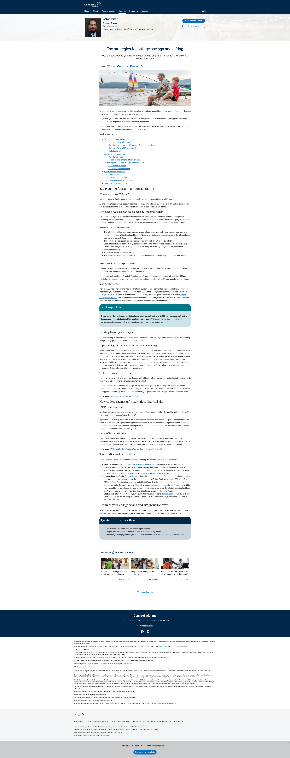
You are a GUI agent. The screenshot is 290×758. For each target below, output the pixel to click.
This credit (129, 476)
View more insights (145, 592)
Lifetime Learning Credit (118, 177)
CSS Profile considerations (119, 169)
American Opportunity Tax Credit (121, 175)
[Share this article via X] (142, 66)
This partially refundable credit (144, 464)
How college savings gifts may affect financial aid (124, 163)
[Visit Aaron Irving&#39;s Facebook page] (142, 631)
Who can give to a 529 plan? (120, 142)
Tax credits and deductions (115, 172)
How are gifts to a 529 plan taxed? (122, 148)
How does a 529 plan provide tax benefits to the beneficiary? (133, 145)
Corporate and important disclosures (97, 721)
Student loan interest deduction (121, 180)
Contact (144, 11)
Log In (203, 11)
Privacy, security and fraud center (152, 721)
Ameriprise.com (79, 721)
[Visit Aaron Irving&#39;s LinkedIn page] (148, 631)
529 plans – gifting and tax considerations (121, 139)
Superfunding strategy (117, 157)
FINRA (115, 732)
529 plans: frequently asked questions (125, 396)
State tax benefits (115, 151)
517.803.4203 (132, 620)
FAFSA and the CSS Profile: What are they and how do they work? (136, 449)
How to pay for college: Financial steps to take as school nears (114, 573)
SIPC (122, 732)
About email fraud (170, 721)
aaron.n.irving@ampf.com (159, 620)
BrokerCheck (163, 646)
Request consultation (193, 21)
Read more (123, 579)
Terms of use (135, 721)
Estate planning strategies (114, 154)
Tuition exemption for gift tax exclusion (124, 160)
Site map (180, 721)
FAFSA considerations (117, 166)
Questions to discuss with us (115, 183)
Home (86, 11)
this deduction (167, 494)
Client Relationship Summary (120, 721)
